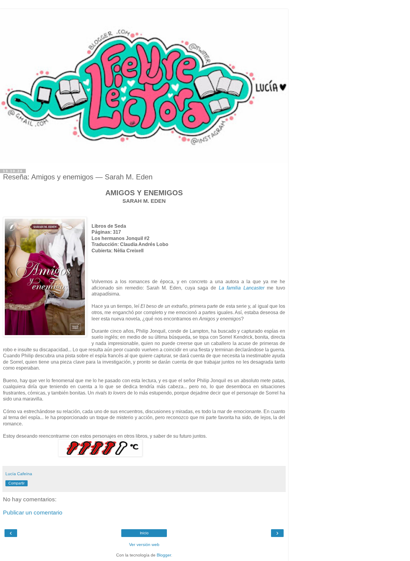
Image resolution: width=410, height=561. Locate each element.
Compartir (16, 483)
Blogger (164, 555)
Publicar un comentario (32, 512)
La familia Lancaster (241, 287)
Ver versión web (144, 544)
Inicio (144, 533)
